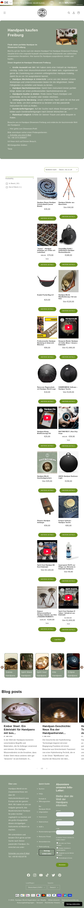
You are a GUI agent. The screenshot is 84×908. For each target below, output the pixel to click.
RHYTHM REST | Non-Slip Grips (68, 432)
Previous (2, 667)
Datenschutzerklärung (70, 900)
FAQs (41, 794)
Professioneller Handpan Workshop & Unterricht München (46, 343)
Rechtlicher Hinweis (52, 903)
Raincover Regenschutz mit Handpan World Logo (46, 388)
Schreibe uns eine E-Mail (19, 135)
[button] (4, 12)
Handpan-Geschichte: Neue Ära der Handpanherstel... (57, 729)
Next (81, 667)
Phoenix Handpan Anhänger (43, 521)
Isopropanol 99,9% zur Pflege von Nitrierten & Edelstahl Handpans (67, 567)
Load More (57, 639)
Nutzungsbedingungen (25, 903)
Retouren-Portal (45, 836)
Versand (39, 903)
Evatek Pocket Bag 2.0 (45, 295)
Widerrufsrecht (54, 900)
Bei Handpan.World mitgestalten (45, 809)
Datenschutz (43, 822)
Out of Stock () (15, 187)
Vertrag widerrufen (46, 852)
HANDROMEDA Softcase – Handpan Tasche (68, 388)
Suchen (42, 789)
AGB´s (41, 827)
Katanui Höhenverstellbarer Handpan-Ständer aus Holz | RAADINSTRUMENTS (47, 614)
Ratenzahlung (44, 846)
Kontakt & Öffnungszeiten (44, 800)
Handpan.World (21, 900)
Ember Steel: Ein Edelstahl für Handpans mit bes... (19, 729)
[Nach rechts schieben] (46, 768)
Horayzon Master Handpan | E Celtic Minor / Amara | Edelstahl (68, 343)
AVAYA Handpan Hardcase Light (68, 477)
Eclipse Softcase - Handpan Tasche (65, 521)
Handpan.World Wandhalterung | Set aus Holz (68, 296)
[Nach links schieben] (37, 768)
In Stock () (14, 183)
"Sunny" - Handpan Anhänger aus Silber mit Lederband (46, 250)
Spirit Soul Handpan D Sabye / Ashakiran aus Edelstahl (67, 613)
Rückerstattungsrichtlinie (48, 832)
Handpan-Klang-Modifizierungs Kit (44, 432)
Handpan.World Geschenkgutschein (44, 477)
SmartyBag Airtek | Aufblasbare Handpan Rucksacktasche (66, 250)
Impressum (43, 817)
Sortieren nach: (51, 169)
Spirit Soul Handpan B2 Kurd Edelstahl (46, 566)
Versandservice (44, 841)
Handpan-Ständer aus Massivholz (66, 203)
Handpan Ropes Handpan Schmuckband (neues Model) (46, 204)
